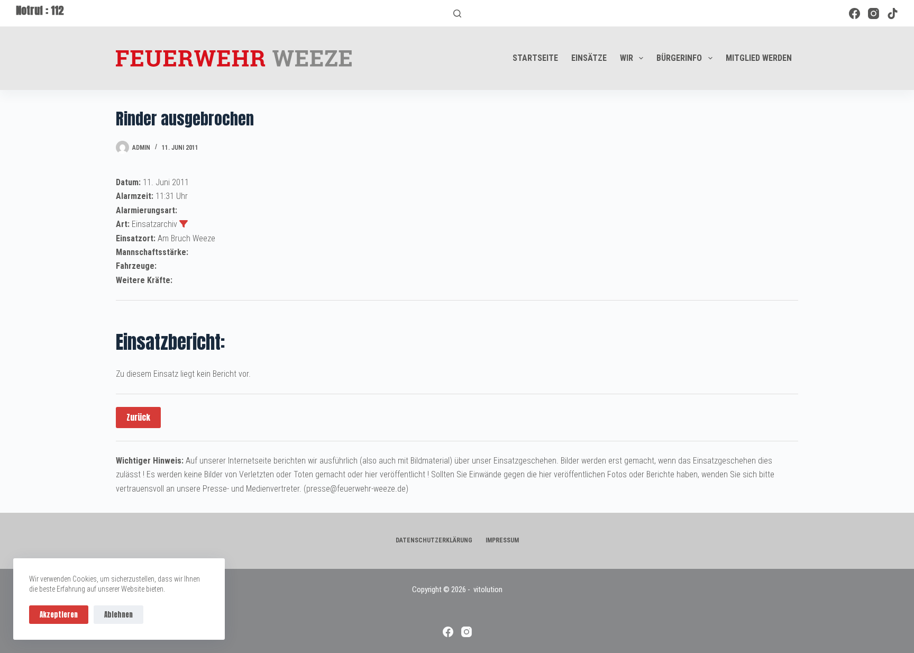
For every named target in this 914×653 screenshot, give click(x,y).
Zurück (138, 417)
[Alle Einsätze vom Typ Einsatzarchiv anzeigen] (183, 224)
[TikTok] (892, 13)
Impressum (502, 540)
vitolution (487, 589)
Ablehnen (118, 615)
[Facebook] (854, 13)
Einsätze (589, 58)
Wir (626, 58)
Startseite (535, 58)
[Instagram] (873, 13)
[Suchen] (457, 13)
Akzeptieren (59, 615)
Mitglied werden (759, 58)
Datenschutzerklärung (434, 540)
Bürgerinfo (679, 58)
